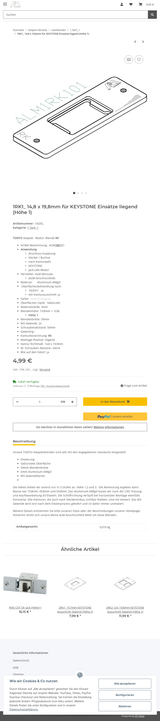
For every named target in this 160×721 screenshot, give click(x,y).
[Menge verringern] (17, 402)
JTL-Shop (139, 716)
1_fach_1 (32, 227)
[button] (121, 4)
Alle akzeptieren (125, 683)
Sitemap (18, 674)
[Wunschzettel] (131, 4)
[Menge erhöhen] (72, 402)
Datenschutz (21, 660)
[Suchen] (152, 14)
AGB (15, 667)
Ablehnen (124, 706)
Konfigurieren (125, 695)
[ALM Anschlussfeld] (15, 4)
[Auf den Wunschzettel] (139, 59)
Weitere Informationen (109, 427)
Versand (44, 369)
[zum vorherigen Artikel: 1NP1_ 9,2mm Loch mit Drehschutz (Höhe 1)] (135, 41)
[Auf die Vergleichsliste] (128, 59)
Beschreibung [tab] (24, 441)
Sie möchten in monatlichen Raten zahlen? (80, 427)
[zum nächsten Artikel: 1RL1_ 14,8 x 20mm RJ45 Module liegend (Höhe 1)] (143, 41)
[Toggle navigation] (5, 2)
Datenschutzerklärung (24, 709)
